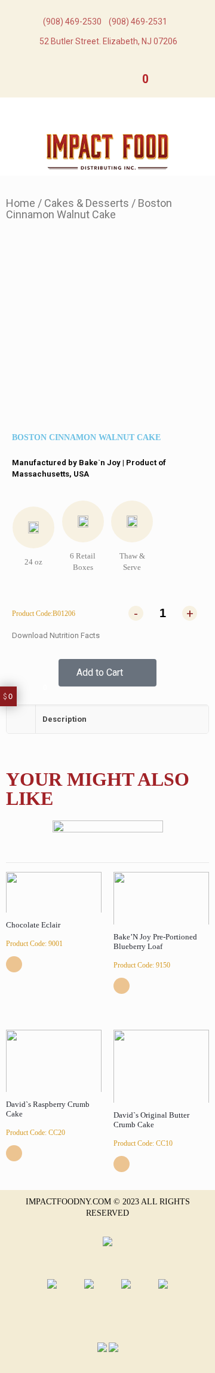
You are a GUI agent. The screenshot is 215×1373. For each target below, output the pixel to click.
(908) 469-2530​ (72, 21)
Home (20, 203)
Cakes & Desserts (86, 203)
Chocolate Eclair (33, 924)
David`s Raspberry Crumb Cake (48, 1109)
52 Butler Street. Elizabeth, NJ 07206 (108, 41)
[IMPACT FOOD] (107, 151)
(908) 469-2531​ (138, 21)
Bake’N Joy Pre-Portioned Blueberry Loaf (155, 941)
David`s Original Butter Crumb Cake (151, 1119)
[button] (107, 673)
